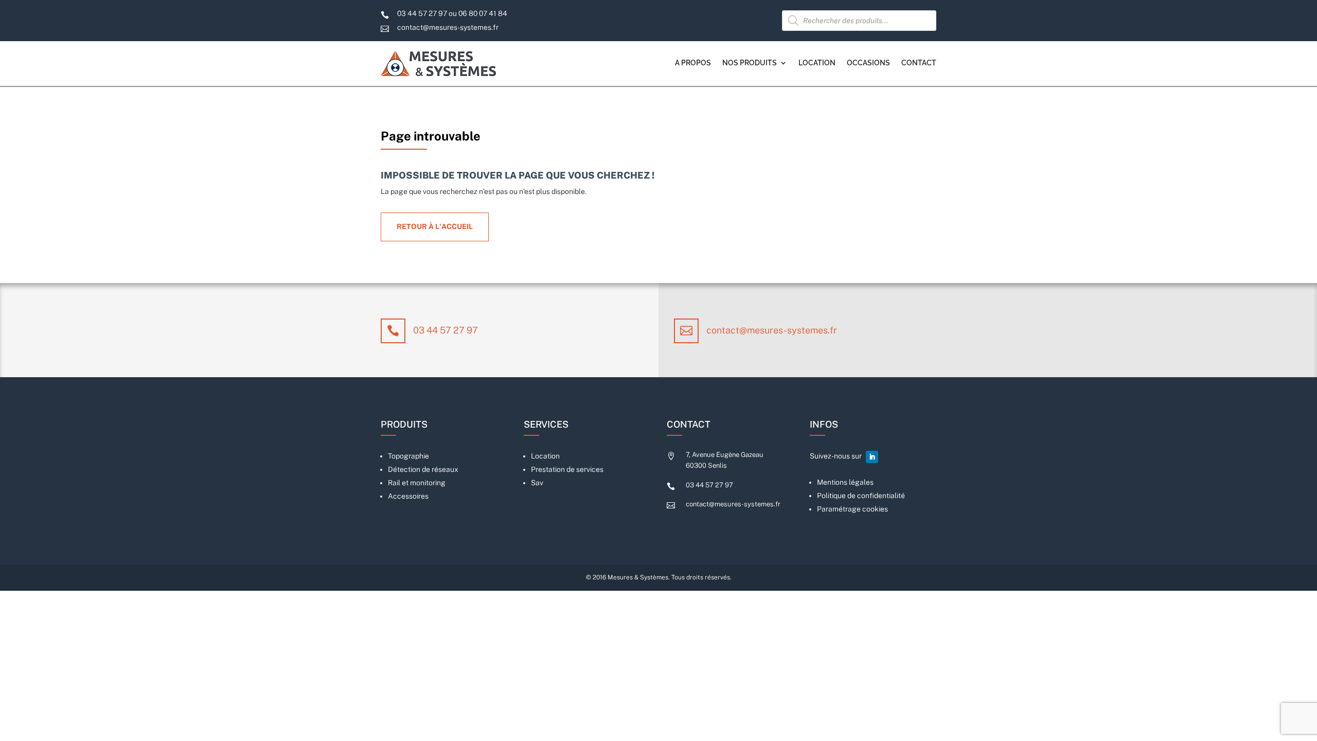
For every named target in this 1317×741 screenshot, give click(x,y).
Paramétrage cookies (852, 509)
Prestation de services (567, 469)
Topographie (408, 456)
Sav (537, 483)
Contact (918, 63)
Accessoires (408, 496)
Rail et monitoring (417, 483)
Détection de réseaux (423, 469)
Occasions (868, 63)
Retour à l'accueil (435, 226)
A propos (693, 63)
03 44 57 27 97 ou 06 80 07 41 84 (452, 13)
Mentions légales (845, 482)
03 (709, 485)
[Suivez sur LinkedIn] (872, 457)
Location (816, 63)
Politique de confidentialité (861, 495)
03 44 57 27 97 (445, 330)
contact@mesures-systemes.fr (448, 27)
